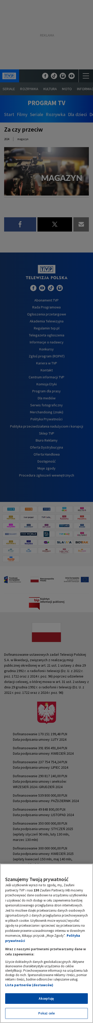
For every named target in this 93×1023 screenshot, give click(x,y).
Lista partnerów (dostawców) (29, 985)
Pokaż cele (46, 1013)
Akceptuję (46, 998)
